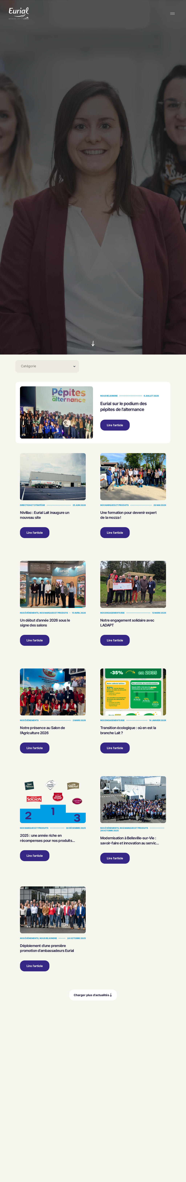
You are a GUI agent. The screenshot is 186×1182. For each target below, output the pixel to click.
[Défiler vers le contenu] (93, 343)
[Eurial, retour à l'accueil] (19, 13)
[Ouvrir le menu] (172, 13)
